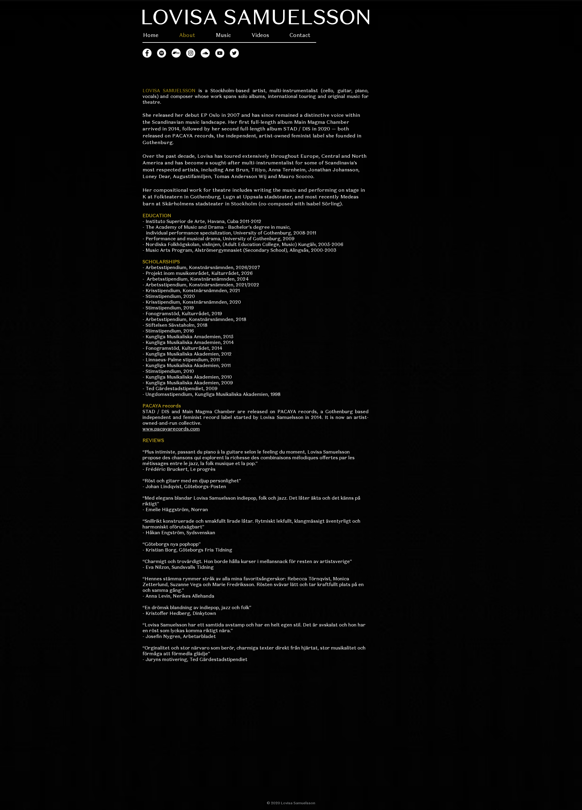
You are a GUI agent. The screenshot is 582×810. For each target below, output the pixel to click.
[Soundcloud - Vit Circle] (205, 53)
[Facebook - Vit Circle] (147, 53)
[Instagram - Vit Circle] (190, 53)
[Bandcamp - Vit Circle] (176, 53)
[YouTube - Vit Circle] (219, 53)
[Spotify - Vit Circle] (161, 53)
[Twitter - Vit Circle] (234, 53)
